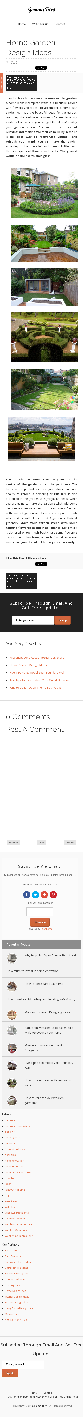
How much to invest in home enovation (32, 971)
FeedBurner (47, 929)
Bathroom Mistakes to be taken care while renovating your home (49, 1030)
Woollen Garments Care (19, 1236)
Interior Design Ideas (17, 1296)
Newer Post (13, 843)
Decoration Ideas (15, 1149)
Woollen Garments (16, 1230)
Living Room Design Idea (19, 1308)
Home (22, 24)
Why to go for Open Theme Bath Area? (35, 687)
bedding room (13, 1137)
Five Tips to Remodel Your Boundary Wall (36, 672)
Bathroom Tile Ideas (16, 1267)
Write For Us (40, 24)
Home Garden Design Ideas (28, 665)
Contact (59, 24)
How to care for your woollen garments (44, 1100)
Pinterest (53, 894)
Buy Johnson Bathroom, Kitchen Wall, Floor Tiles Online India (43, 1396)
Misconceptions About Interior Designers (36, 657)
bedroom (10, 1143)
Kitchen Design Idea (16, 1302)
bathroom (10, 1120)
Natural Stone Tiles (16, 1320)
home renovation (15, 1166)
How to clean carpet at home (44, 983)
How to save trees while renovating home (48, 1082)
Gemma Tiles (41, 9)
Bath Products (13, 1256)
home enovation (14, 1160)
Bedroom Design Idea (17, 1273)
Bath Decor (11, 1250)
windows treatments (17, 1212)
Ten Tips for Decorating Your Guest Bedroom (39, 680)
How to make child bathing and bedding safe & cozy (41, 999)
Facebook (26, 894)
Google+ (44, 894)
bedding (9, 1131)
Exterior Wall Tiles (15, 1279)
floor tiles (10, 1155)
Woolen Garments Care (18, 1224)
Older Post (70, 843)
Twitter (35, 894)
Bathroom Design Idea (18, 1262)
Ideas (8, 1184)
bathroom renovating (17, 1126)
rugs (7, 1195)
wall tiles (10, 1207)
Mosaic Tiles (12, 1314)
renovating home (15, 1189)
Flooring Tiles (12, 1285)
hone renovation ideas (18, 1172)
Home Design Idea (15, 1291)
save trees (11, 1201)
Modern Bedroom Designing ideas (47, 1012)
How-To (9, 1178)
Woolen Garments (15, 1218)
